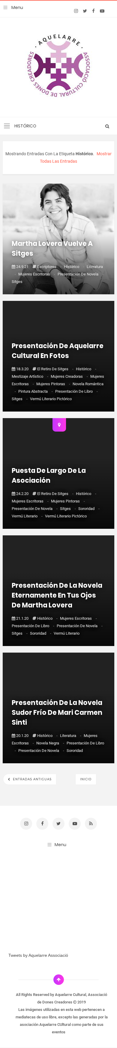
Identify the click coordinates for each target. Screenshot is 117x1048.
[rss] (91, 824)
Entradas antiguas (32, 779)
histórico (74, 266)
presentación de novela (81, 274)
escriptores (49, 266)
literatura (71, 735)
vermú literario (28, 516)
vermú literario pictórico (51, 399)
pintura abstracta (36, 391)
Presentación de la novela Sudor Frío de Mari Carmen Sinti (57, 712)
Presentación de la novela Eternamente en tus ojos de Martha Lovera (57, 595)
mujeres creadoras (70, 376)
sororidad (89, 508)
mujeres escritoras (37, 274)
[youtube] (102, 11)
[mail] (111, 7)
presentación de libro (76, 391)
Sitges (17, 281)
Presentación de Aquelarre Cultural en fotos (58, 350)
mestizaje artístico (30, 376)
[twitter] (84, 11)
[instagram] (76, 11)
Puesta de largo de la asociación (49, 475)
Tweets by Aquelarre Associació (38, 955)
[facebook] (93, 11)
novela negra (50, 743)
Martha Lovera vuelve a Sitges (52, 248)
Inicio (86, 779)
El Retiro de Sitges (55, 369)
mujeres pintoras (53, 384)
